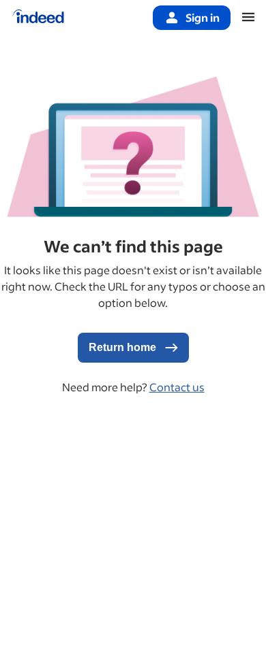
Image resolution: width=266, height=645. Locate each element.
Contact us (177, 387)
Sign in (203, 17)
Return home (124, 347)
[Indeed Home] (38, 18)
